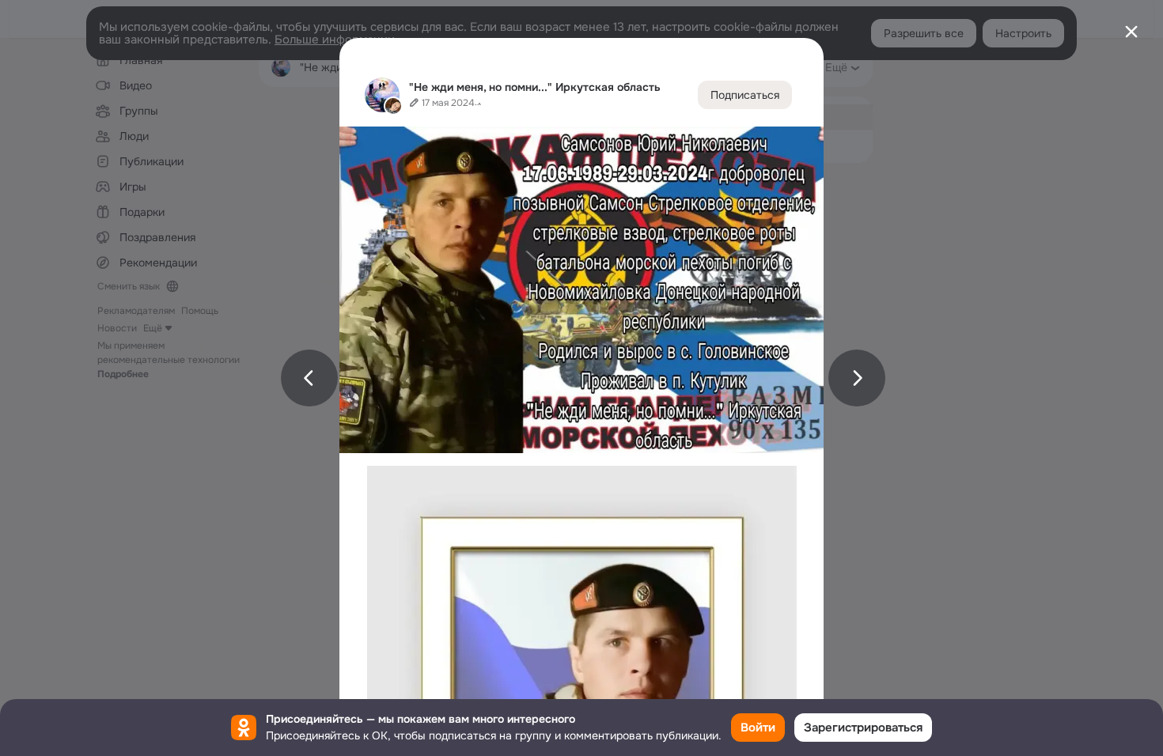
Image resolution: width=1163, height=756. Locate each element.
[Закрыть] (1131, 31)
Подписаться (744, 95)
